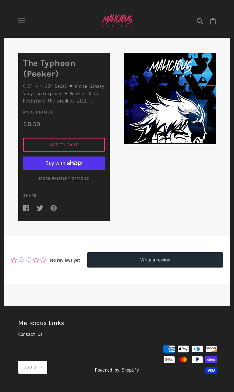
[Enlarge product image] (170, 98)
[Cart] (213, 21)
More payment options (64, 178)
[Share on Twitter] (41, 208)
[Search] (200, 20)
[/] (117, 20)
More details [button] (37, 112)
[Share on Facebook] (27, 208)
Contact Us (30, 334)
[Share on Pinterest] (53, 208)
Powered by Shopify (117, 369)
